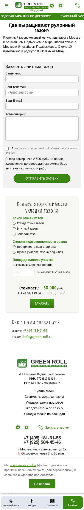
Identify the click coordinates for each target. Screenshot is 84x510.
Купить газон (44, 391)
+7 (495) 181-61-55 (76, 5)
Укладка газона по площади (44, 414)
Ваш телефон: (15, 87)
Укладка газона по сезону (44, 408)
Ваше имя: (13, 73)
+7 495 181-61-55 (35, 330)
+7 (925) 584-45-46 (42, 443)
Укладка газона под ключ (44, 402)
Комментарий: (15, 114)
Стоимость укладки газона (44, 396)
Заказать (42, 303)
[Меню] (7, 6)
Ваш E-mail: (14, 100)
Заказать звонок (57, 427)
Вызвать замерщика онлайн (33, 265)
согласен (20, 148)
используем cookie (23, 465)
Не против (42, 484)
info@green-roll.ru (37, 337)
